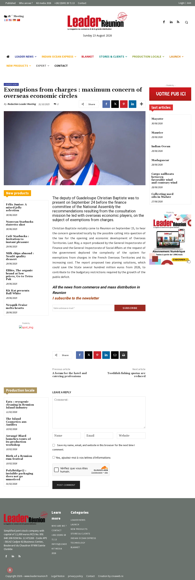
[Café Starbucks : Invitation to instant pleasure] (41, 239)
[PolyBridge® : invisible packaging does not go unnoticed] (41, 473)
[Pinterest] (124, 104)
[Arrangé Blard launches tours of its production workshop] (41, 439)
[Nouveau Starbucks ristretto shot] (41, 225)
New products (17, 193)
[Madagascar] (184, 163)
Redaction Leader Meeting (21, 104)
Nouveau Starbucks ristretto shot (19, 223)
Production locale (20, 390)
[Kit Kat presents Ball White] (41, 294)
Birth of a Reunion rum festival (19, 457)
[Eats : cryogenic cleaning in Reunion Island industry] (41, 405)
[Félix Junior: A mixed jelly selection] (41, 208)
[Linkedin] (171, 22)
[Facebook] (164, 22)
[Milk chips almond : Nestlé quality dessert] (41, 256)
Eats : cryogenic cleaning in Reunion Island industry (20, 404)
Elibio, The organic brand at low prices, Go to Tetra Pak (19, 275)
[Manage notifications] (10, 570)
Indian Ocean (160, 146)
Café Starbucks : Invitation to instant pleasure (17, 239)
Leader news (11, 84)
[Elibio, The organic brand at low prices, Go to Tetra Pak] (41, 273)
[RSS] (178, 22)
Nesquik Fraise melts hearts (16, 306)
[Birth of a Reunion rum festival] (41, 459)
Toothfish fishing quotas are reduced (126, 375)
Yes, (82, 457)
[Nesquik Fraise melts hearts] (41, 308)
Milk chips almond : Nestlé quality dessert (20, 256)
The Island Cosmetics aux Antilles (16, 421)
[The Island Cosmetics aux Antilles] (41, 422)
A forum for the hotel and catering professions (69, 375)
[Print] (123, 355)
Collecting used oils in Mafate (162, 195)
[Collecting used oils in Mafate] (184, 197)
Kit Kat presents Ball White (17, 292)
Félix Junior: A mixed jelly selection (16, 207)
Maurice (157, 133)
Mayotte (157, 119)
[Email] (115, 355)
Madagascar (160, 160)
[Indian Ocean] (184, 149)
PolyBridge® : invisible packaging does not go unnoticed (19, 475)
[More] (141, 104)
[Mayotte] (184, 122)
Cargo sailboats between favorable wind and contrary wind (164, 178)
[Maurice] (184, 135)
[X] (115, 104)
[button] (186, 22)
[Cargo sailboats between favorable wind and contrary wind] (184, 177)
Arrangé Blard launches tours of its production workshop (18, 440)
